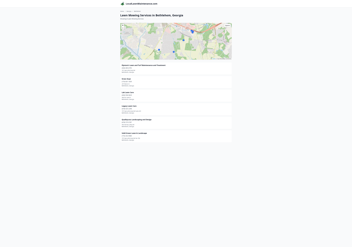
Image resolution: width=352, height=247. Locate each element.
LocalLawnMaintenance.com (141, 3)
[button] (192, 32)
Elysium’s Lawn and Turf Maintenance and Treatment (144, 65)
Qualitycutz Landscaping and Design (137, 119)
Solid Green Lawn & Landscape (134, 133)
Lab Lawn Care (128, 92)
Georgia (128, 11)
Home (122, 11)
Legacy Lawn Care (129, 106)
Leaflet (213, 58)
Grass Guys (126, 79)
